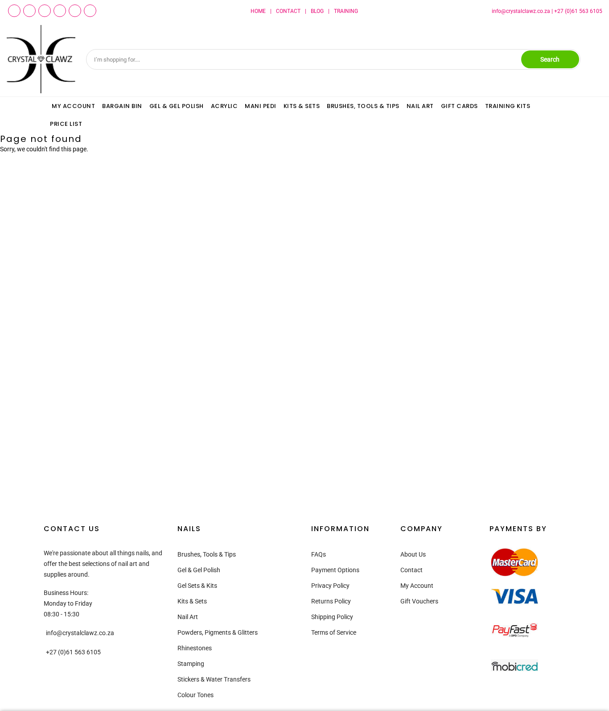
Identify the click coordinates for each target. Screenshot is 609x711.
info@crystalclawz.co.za (521, 11)
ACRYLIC (224, 106)
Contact (411, 570)
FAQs (318, 554)
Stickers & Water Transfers (214, 679)
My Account (416, 585)
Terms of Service (333, 632)
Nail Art (187, 616)
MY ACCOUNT (73, 106)
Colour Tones (195, 695)
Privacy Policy (330, 585)
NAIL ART (420, 106)
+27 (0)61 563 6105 (578, 11)
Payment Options (335, 570)
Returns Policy (331, 601)
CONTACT (288, 11)
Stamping (190, 663)
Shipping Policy (332, 616)
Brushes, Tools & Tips (206, 554)
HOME (258, 11)
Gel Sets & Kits (197, 585)
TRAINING (346, 11)
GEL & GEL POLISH (176, 106)
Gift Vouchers (419, 601)
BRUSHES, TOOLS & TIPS (363, 106)
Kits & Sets (192, 601)
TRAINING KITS (508, 106)
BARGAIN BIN (122, 106)
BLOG (317, 11)
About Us (413, 554)
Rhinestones (194, 648)
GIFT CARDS (459, 106)
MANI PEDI (260, 106)
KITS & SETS (302, 106)
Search (550, 59)
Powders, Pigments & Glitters (217, 632)
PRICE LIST (66, 124)
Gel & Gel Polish (198, 570)
